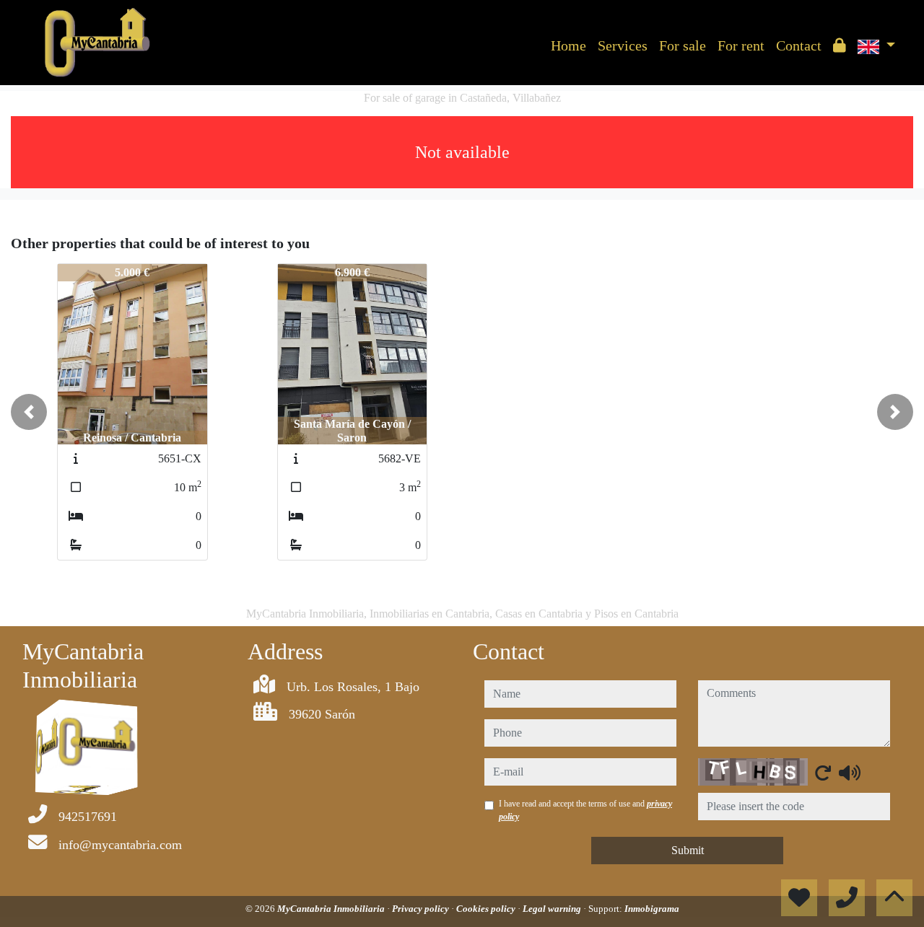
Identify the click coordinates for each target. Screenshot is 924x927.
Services (623, 45)
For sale (682, 45)
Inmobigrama (651, 908)
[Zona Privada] (839, 45)
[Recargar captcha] (823, 772)
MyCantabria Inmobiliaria (332, 908)
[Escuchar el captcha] (849, 772)
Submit (687, 850)
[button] (29, 412)
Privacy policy (421, 908)
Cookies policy (487, 908)
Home (568, 45)
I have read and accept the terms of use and (585, 810)
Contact (798, 45)
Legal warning (553, 908)
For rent (741, 45)
